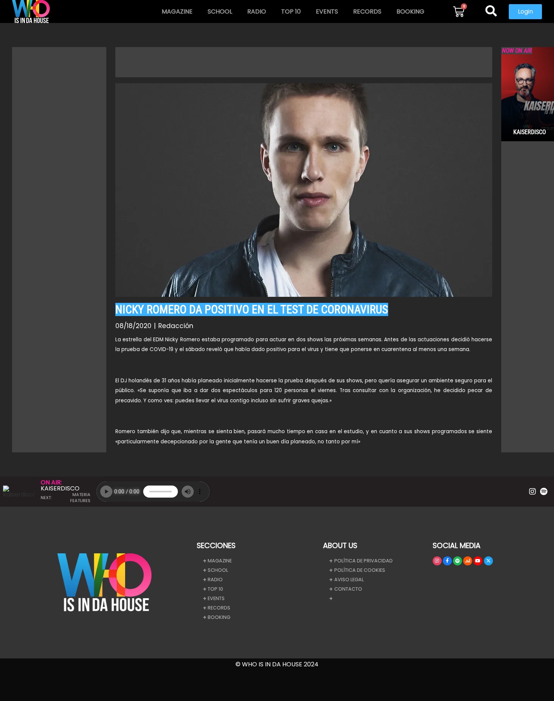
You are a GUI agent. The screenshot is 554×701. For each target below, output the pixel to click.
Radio (256, 11)
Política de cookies (359, 570)
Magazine (177, 11)
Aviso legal (349, 579)
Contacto (348, 589)
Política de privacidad (363, 560)
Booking (410, 11)
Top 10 (291, 11)
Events (327, 11)
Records (367, 11)
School (220, 11)
